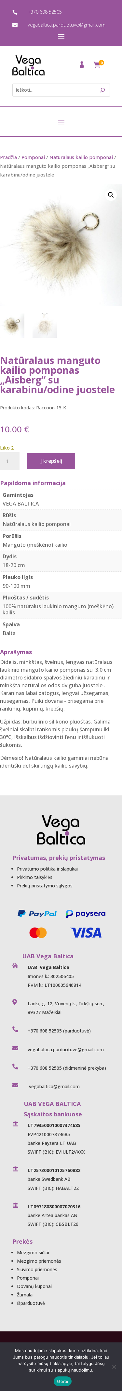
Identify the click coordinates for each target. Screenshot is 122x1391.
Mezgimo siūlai (33, 1252)
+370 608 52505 (45, 12)
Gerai (62, 1381)
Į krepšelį (51, 460)
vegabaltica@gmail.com (54, 1086)
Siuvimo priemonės (37, 1269)
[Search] (102, 90)
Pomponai (33, 157)
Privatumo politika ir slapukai (47, 869)
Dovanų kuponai (34, 1286)
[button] (111, 195)
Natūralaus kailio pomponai (81, 157)
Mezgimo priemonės (39, 1261)
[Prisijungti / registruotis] (82, 67)
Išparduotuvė (31, 1303)
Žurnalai (25, 1295)
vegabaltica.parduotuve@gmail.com (66, 24)
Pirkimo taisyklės (34, 877)
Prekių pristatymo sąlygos (45, 886)
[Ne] (114, 1366)
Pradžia (8, 157)
